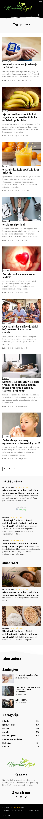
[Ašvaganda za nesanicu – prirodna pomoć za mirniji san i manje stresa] (21, 577)
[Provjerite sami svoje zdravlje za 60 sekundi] (21, 49)
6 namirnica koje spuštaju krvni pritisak (21, 171)
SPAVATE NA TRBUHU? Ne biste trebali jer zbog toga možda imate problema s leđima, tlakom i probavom (20, 386)
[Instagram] (21, 797)
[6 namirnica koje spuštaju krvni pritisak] (21, 154)
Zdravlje (6, 61)
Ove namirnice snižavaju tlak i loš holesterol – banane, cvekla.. (20, 329)
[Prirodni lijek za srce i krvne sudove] (21, 258)
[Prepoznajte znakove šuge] (8, 678)
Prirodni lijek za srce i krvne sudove (18, 276)
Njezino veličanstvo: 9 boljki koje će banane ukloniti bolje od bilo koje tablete (19, 117)
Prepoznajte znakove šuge (28, 675)
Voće (5, 111)
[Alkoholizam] (8, 703)
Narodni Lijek (7, 80)
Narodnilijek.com (16, 807)
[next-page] (19, 469)
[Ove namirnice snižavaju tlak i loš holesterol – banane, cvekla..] (21, 311)
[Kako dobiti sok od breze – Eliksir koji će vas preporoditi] (8, 691)
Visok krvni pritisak (13, 224)
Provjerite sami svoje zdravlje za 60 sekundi (19, 66)
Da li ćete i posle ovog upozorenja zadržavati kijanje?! (21, 442)
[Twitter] (25, 797)
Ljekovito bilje (8, 487)
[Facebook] (16, 797)
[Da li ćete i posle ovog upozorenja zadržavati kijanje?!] (21, 425)
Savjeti (5, 166)
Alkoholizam (21, 700)
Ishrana (6, 270)
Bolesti (6, 221)
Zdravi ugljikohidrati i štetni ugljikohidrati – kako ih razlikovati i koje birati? (21, 523)
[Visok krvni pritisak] (21, 209)
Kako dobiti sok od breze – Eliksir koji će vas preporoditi (28, 689)
